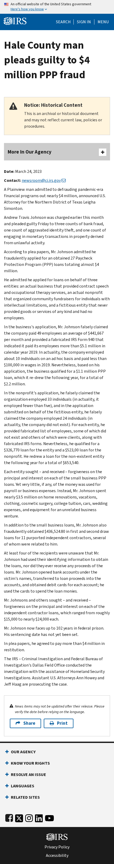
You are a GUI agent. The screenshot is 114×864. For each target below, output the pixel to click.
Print (62, 723)
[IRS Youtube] (49, 817)
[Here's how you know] (57, 7)
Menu (103, 22)
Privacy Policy (57, 847)
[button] (84, 22)
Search (63, 22)
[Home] (15, 20)
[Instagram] (29, 817)
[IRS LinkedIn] (39, 817)
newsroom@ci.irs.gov (41, 180)
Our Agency (23, 752)
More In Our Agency (29, 152)
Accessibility (57, 855)
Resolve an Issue (28, 774)
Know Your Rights (30, 763)
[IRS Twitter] (19, 817)
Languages (22, 786)
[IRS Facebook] (9, 817)
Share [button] (29, 723)
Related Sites (25, 797)
